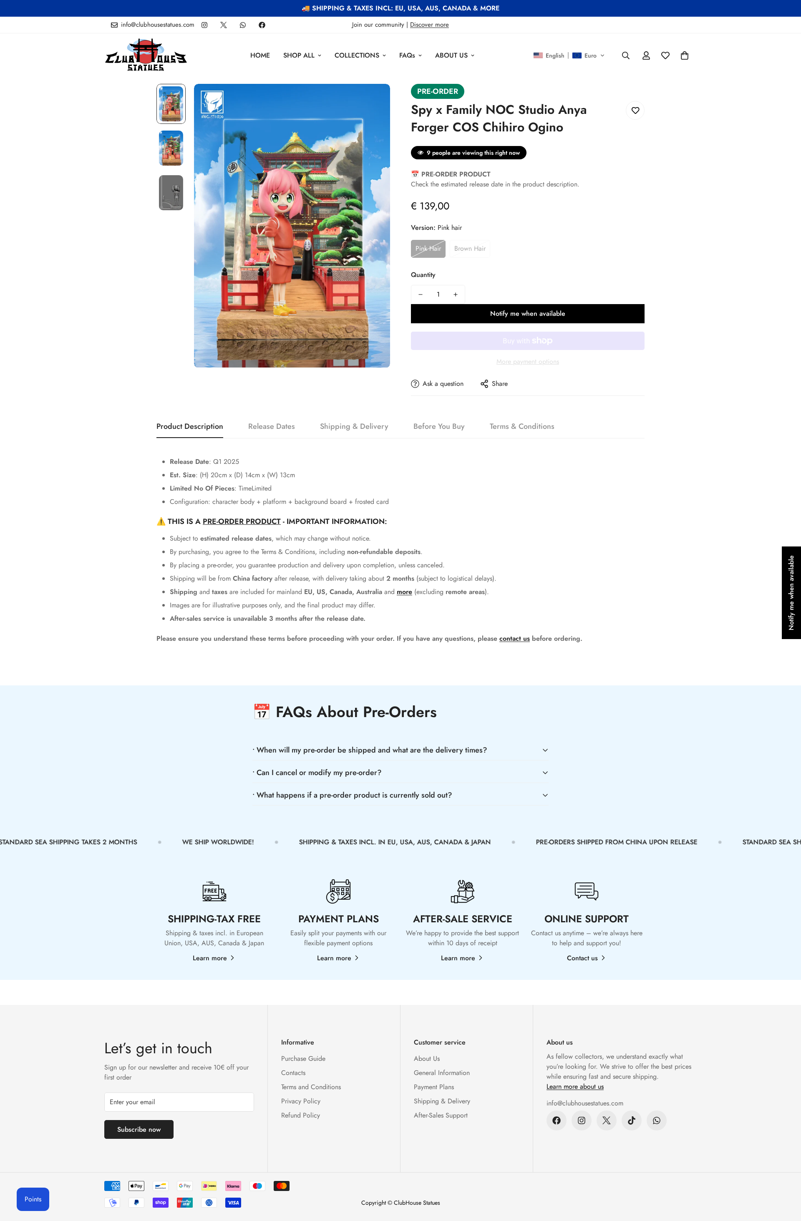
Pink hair (428, 248)
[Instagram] (204, 25)
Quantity (423, 274)
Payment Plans (434, 1087)
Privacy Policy (300, 1101)
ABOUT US (451, 55)
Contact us (582, 958)
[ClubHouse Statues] (146, 55)
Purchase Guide (303, 1058)
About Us (427, 1058)
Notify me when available (527, 313)
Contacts (293, 1073)
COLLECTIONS (357, 55)
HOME (260, 55)
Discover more (429, 24)
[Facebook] (262, 25)
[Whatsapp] (242, 25)
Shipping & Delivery (442, 1101)
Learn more (210, 958)
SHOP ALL (299, 55)
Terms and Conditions (311, 1087)
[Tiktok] (632, 1120)
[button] (569, 55)
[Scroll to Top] (784, 1175)
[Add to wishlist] (635, 110)
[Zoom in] (372, 101)
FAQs (407, 55)
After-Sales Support (441, 1115)
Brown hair (470, 248)
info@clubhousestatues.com (585, 1103)
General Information (442, 1073)
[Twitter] (223, 25)
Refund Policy (300, 1115)
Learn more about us (575, 1086)
